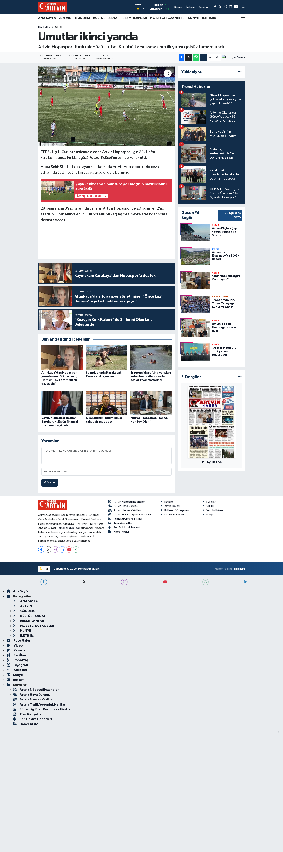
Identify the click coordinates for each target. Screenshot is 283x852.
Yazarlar (20, 650)
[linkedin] (246, 582)
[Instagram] (55, 549)
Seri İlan (19, 655)
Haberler (44, 27)
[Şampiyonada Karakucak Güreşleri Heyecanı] (106, 357)
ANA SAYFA (47, 18)
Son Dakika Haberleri (127, 527)
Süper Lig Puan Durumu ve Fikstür (45, 709)
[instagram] (124, 582)
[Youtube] (69, 549)
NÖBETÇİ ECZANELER (167, 18)
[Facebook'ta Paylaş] (181, 57)
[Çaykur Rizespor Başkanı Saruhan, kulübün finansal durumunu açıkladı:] (62, 402)
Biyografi (20, 665)
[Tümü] (240, 72)
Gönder (49, 482)
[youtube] (165, 582)
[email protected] (69, 527)
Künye (210, 514)
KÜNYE (193, 18)
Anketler (20, 670)
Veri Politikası (214, 510)
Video (18, 645)
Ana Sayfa (21, 591)
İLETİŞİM (209, 18)
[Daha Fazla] (203, 57)
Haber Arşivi (121, 531)
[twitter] (84, 582)
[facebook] (43, 582)
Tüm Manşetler (123, 523)
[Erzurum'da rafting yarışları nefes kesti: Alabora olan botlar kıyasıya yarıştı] (151, 357)
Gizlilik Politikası (174, 514)
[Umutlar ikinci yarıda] (106, 106)
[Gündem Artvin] (52, 7)
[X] (48, 549)
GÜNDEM (82, 18)
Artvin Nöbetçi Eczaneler (129, 501)
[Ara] (243, 6)
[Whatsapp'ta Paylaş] (196, 57)
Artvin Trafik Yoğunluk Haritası (132, 514)
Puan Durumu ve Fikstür (128, 518)
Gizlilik (210, 505)
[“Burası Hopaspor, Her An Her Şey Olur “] (151, 402)
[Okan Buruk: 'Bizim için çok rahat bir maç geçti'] (106, 402)
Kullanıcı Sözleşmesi (176, 510)
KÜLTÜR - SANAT (106, 18)
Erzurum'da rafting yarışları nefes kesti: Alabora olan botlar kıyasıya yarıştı (150, 376)
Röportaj (20, 660)
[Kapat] (280, 732)
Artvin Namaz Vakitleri (127, 510)
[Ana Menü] (243, 18)
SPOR (59, 27)
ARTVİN (65, 18)
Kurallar (211, 501)
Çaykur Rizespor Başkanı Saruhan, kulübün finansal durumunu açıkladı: (59, 421)
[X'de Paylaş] (188, 57)
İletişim (168, 501)
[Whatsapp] (76, 549)
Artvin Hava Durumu (126, 505)
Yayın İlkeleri (172, 505)
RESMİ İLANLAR (134, 18)
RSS (46, 568)
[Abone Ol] (233, 57)
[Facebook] (41, 549)
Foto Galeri (22, 640)
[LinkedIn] (62, 549)
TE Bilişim (239, 568)
